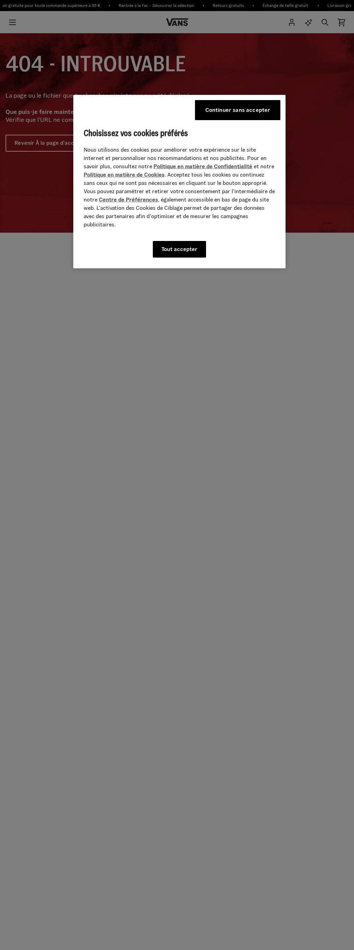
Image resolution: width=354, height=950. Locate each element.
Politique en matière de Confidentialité (202, 166)
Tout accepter (179, 249)
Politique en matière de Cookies (124, 174)
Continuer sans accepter (237, 110)
